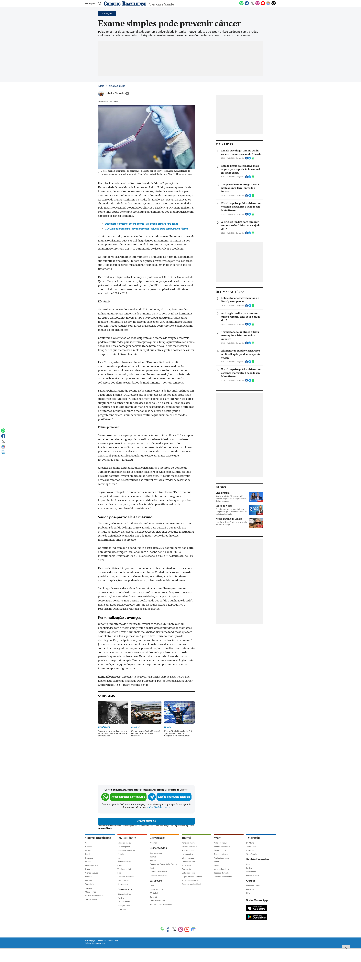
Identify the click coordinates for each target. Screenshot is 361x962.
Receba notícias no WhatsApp (128, 796)
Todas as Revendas (221, 873)
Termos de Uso (91, 899)
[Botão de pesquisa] (99, 3)
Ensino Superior (123, 846)
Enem (119, 858)
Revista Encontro (257, 859)
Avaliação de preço (221, 858)
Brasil (87, 854)
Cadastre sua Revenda (223, 876)
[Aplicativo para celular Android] (256, 917)
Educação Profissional (126, 876)
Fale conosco (122, 884)
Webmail (153, 843)
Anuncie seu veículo (222, 846)
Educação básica (124, 843)
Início (101, 86)
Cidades (88, 846)
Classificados (158, 848)
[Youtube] (263, 5)
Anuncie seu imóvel (189, 846)
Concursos (124, 889)
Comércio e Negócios (158, 875)
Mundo (88, 861)
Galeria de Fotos (188, 873)
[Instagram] (257, 5)
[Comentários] (3, 453)
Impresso (156, 880)
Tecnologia (89, 884)
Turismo (88, 888)
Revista (249, 868)
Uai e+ (248, 893)
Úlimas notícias (188, 858)
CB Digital (154, 893)
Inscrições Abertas (124, 905)
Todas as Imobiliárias (190, 880)
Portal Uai (250, 889)
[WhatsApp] (241, 5)
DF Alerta (250, 843)
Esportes (89, 869)
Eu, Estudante (126, 837)
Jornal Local (251, 846)
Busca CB (153, 897)
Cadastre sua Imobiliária (192, 884)
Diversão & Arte (91, 865)
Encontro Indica (252, 875)
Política (88, 850)
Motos (216, 865)
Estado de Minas (253, 886)
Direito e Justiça (156, 889)
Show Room (186, 865)
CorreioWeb (157, 837)
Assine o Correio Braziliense (161, 904)
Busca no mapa (188, 850)
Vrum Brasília (251, 854)
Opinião (88, 876)
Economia (89, 858)
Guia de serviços (188, 861)
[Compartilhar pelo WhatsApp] (253, 159)
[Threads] (273, 5)
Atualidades (251, 872)
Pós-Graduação (123, 880)
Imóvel (186, 837)
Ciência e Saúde (117, 86)
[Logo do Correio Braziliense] (125, 3)
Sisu (119, 873)
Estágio (120, 854)
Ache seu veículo (220, 843)
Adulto (152, 868)
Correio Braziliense (98, 837)
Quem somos (90, 892)
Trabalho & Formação (126, 850)
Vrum (217, 837)
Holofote (88, 880)
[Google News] (268, 5)
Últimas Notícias (124, 861)
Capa (87, 843)
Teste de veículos (221, 854)
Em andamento (123, 902)
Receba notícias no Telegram (174, 796)
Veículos (153, 860)
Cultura (120, 865)
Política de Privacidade (94, 896)
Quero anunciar (156, 853)
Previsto (120, 898)
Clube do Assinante (157, 901)
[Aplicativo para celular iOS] (256, 908)
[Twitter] (252, 5)
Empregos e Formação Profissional (163, 864)
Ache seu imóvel (188, 843)
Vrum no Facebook (221, 869)
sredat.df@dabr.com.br (158, 807)
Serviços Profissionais (158, 872)
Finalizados (121, 909)
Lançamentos (187, 854)
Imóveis (153, 857)
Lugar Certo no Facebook (192, 876)
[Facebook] (247, 5)
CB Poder (250, 850)
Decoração (186, 869)
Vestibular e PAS (124, 869)
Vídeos (217, 861)
